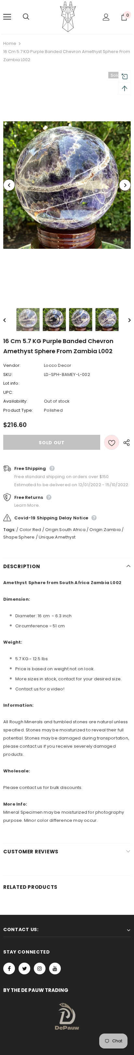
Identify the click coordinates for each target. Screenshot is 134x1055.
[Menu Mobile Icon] (7, 17)
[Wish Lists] (111, 442)
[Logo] (68, 16)
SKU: (8, 374)
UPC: (8, 392)
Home (9, 43)
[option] (67, 185)
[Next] (125, 185)
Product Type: (18, 410)
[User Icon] (106, 17)
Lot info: (11, 383)
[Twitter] (24, 968)
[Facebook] (9, 968)
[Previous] (9, 185)
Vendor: (11, 365)
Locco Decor (57, 365)
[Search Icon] (32, 17)
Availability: (15, 401)
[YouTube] (55, 968)
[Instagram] (40, 968)
